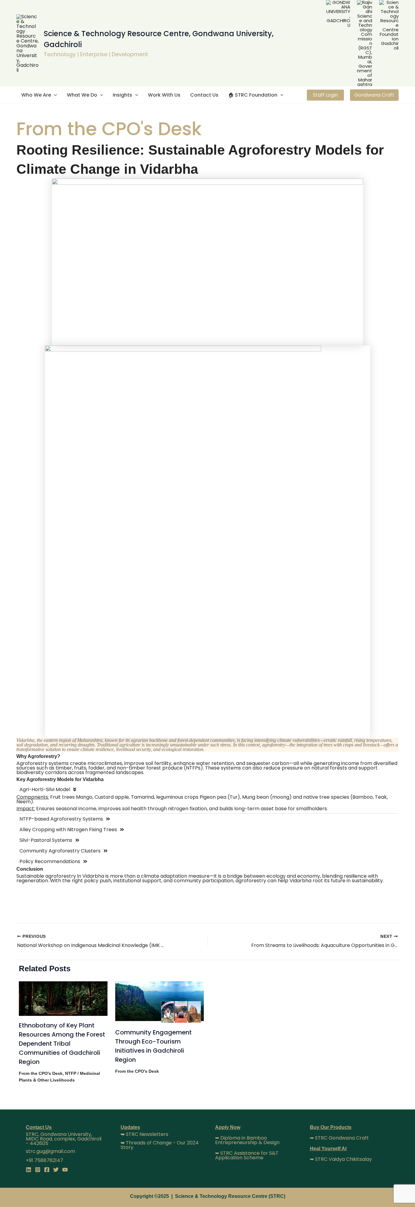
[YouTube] (65, 1169)
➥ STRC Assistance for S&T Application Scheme (247, 1155)
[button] (54, 95)
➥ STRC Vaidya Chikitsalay (341, 1159)
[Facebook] (47, 1169)
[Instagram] (37, 1169)
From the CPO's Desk (41, 1073)
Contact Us (204, 94)
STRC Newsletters (144, 1134)
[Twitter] (56, 1169)
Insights (122, 94)
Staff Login (325, 94)
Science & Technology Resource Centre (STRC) (230, 1196)
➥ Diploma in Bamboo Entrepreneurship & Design (247, 1140)
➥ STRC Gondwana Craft (339, 1137)
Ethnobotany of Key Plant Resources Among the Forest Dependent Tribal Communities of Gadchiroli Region (62, 1043)
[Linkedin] (28, 1169)
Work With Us (164, 94)
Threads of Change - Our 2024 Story (160, 1145)
